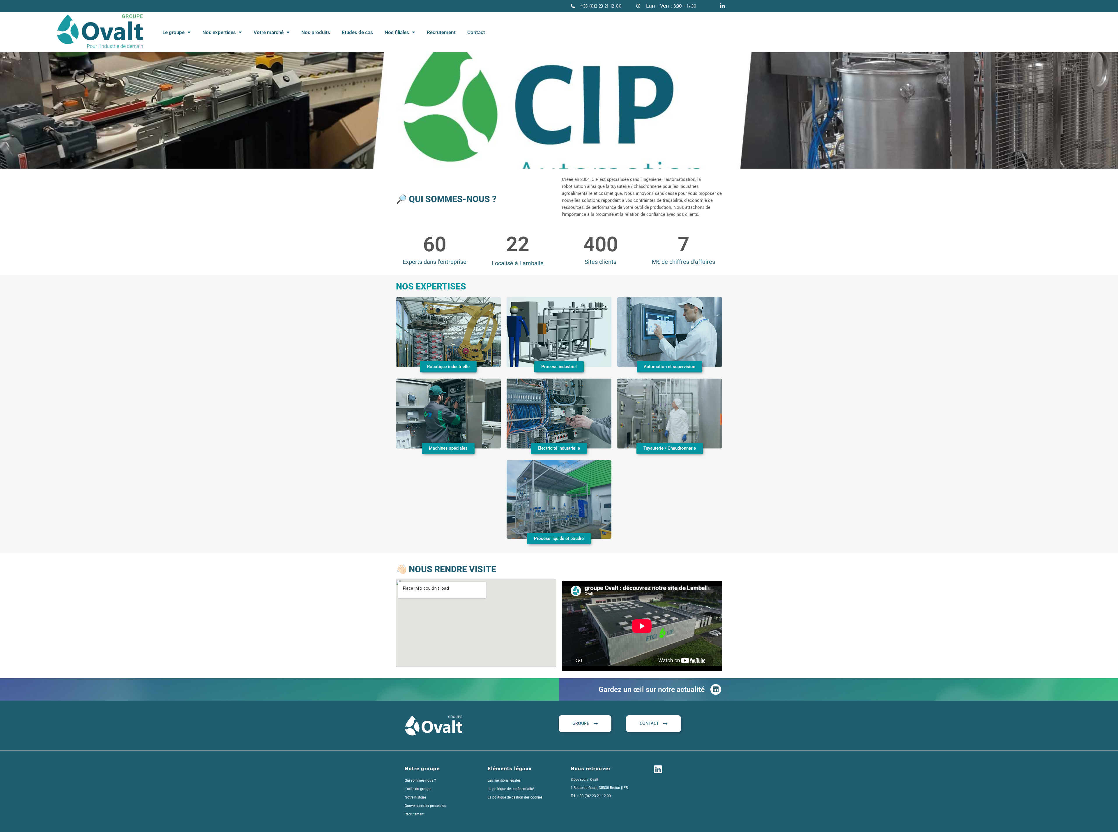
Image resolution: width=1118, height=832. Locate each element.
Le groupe (173, 32)
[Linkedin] (715, 689)
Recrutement (441, 32)
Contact (476, 32)
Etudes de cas (357, 32)
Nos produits (315, 32)
